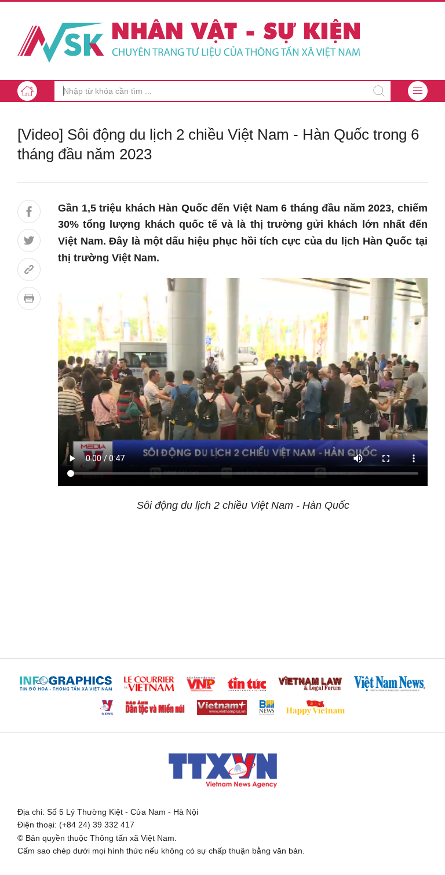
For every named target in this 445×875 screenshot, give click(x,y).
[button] (418, 91)
